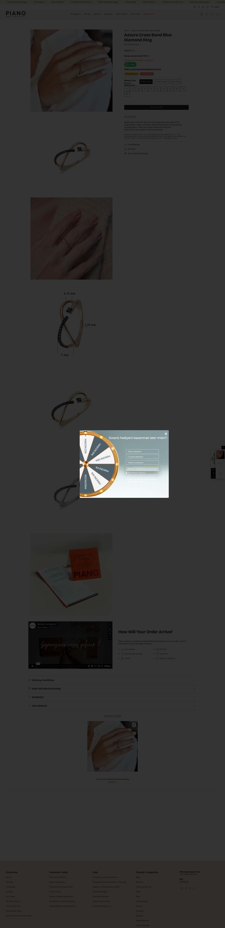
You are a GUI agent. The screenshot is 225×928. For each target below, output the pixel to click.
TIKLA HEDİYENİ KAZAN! (142, 469)
